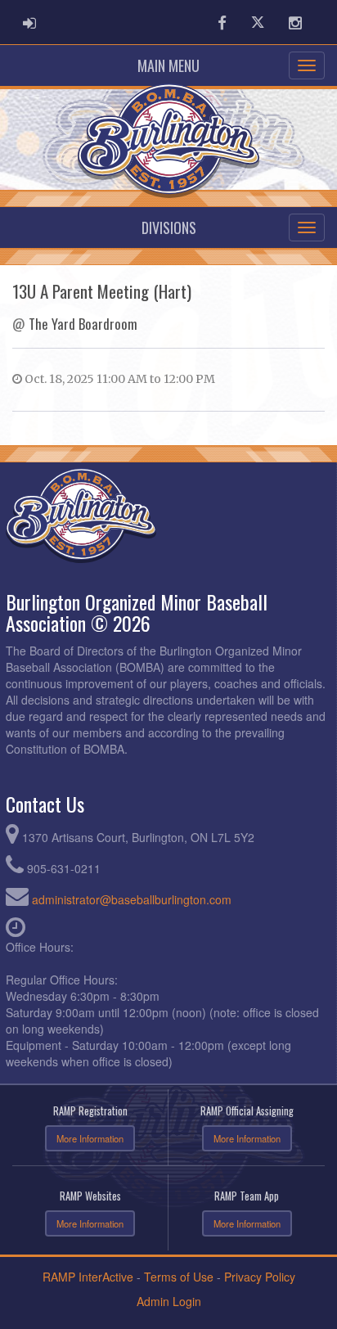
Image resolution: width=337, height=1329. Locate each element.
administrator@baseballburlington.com (131, 899)
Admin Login (169, 1301)
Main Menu (168, 65)
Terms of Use (178, 1276)
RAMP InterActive (88, 1276)
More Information (90, 1138)
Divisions (169, 227)
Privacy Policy (259, 1276)
